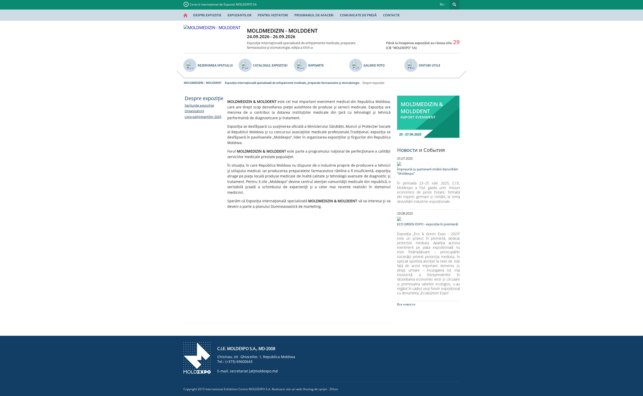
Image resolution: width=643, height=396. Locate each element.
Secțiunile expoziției (199, 105)
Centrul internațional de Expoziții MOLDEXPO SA (223, 4)
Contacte (391, 15)
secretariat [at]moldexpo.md (254, 371)
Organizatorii (194, 111)
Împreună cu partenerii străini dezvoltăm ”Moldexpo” (427, 171)
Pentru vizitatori (273, 15)
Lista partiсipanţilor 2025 (203, 116)
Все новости (406, 304)
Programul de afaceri (314, 15)
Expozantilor (239, 15)
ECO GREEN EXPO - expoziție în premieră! (427, 224)
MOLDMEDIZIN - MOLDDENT (203, 83)
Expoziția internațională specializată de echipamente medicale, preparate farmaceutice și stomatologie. (292, 83)
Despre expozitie (207, 15)
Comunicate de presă (358, 15)
